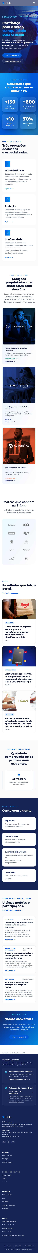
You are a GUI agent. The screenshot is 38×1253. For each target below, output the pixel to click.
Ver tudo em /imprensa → (12, 910)
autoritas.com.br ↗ (11, 478)
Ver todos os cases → (11, 593)
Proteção (5, 1159)
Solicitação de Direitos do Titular (13, 1235)
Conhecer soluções (12, 61)
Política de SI (6, 1232)
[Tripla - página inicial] (19, 1117)
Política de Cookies (8, 1225)
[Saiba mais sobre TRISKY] (19, 385)
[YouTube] (13, 1141)
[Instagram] (8, 1141)
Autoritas (5, 1182)
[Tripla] (6, 3)
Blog (3, 1198)
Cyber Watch (6, 1175)
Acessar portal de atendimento (15, 1092)
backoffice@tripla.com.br (16, 1102)
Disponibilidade (7, 1155)
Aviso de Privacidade (9, 1221)
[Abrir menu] (34, 3)
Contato (5, 1209)
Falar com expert (11, 55)
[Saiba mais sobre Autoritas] (19, 445)
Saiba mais (9, 361)
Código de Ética (7, 1228)
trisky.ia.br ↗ (8, 419)
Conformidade (7, 1162)
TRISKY (4, 1178)
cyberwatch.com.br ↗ (11, 358)
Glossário (5, 1202)
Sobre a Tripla (7, 1195)
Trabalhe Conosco (8, 1205)
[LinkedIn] (4, 1141)
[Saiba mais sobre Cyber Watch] (19, 326)
